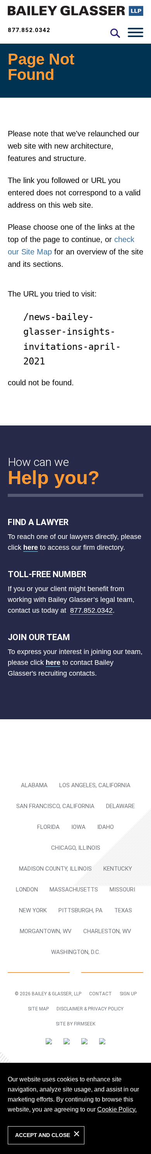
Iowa (78, 827)
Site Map (38, 1009)
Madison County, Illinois (55, 868)
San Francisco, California (55, 806)
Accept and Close (42, 1135)
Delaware (120, 806)
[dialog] (75, 1108)
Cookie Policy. (117, 1109)
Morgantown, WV (46, 931)
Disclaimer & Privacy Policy (90, 1009)
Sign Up (128, 993)
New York (33, 910)
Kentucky (117, 868)
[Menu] (135, 32)
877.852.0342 (29, 30)
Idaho (105, 827)
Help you (48, 477)
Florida (48, 827)
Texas (123, 910)
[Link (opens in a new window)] (49, 1042)
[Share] (102, 1042)
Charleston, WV (107, 931)
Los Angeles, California (94, 785)
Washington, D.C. (75, 952)
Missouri (122, 889)
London (27, 889)
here (30, 547)
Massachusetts (74, 889)
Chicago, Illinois (75, 847)
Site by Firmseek (75, 1024)
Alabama (34, 785)
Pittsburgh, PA (80, 910)
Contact (100, 993)
